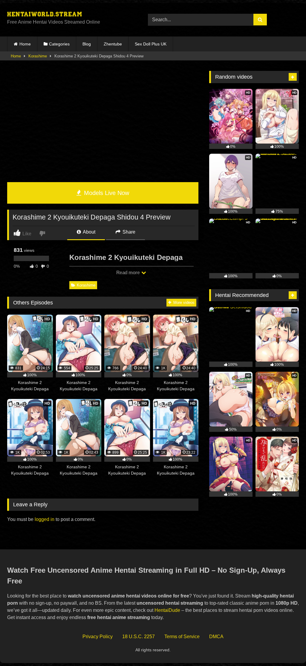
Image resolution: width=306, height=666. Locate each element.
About (88, 231)
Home (25, 44)
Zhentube (113, 44)
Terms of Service (182, 636)
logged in (44, 519)
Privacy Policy (97, 636)
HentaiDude (167, 610)
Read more (128, 272)
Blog (86, 44)
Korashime (37, 56)
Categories (59, 44)
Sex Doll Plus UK (150, 44)
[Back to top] (287, 648)
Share (128, 231)
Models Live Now (105, 193)
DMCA (216, 636)
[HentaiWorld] (68, 15)
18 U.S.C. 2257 (138, 636)
